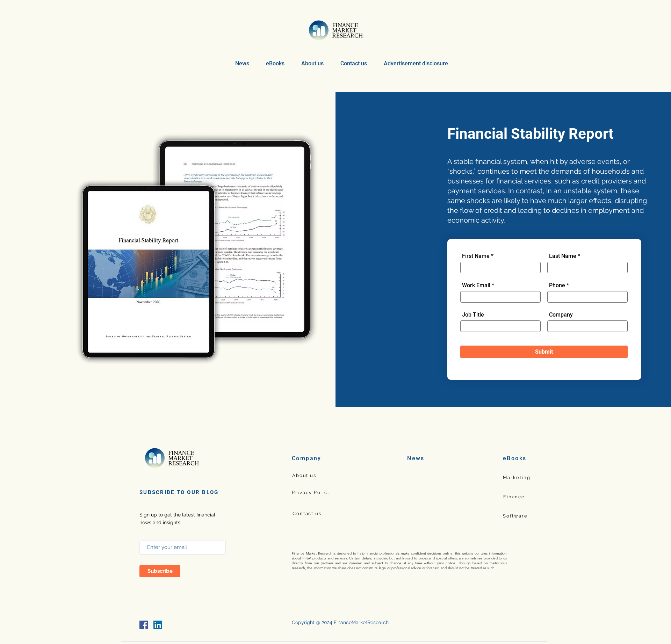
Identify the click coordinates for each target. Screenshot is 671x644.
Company (561, 315)
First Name (476, 256)
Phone (558, 285)
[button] (275, 63)
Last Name (562, 256)
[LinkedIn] (157, 625)
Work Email (476, 285)
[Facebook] (143, 625)
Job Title (473, 315)
